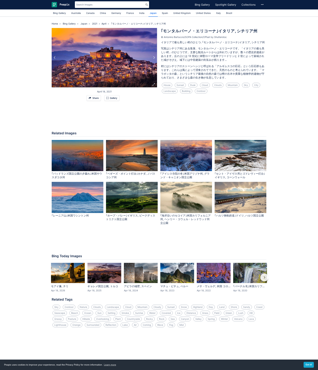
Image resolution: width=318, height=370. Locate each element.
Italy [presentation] (218, 13)
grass (205, 313)
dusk (193, 85)
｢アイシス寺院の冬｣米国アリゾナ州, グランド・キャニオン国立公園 (185, 175)
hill (251, 313)
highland (198, 307)
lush (240, 313)
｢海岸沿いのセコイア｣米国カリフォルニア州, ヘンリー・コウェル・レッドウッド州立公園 (185, 219)
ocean (87, 313)
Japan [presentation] (153, 13)
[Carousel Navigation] (159, 279)
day (211, 307)
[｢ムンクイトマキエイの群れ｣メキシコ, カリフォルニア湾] (154, 58)
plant (118, 318)
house (167, 85)
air (135, 324)
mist (181, 324)
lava (251, 318)
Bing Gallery (202, 4)
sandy (246, 307)
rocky (149, 318)
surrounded (93, 324)
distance (191, 313)
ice (178, 313)
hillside (86, 318)
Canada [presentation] (90, 13)
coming (147, 324)
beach (74, 313)
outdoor (201, 91)
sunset (180, 85)
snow (184, 307)
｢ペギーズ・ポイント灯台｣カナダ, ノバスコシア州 (130, 175)
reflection (111, 324)
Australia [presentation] (76, 13)
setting (111, 313)
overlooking (102, 318)
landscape (170, 91)
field (216, 313)
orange (76, 324)
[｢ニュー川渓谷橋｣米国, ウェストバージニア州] (55, 58)
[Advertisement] (159, 118)
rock (161, 318)
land (222, 307)
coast (259, 307)
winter (224, 318)
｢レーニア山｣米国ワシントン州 (70, 215)
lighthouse (60, 324)
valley (198, 318)
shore (234, 307)
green (229, 313)
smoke (125, 313)
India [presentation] (141, 13)
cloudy (157, 307)
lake (125, 324)
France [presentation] (130, 13)
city (256, 85)
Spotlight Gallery (225, 4)
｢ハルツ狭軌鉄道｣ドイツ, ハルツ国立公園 (239, 215)
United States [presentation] (203, 13)
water (152, 313)
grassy (58, 318)
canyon (185, 318)
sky (246, 85)
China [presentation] (103, 13)
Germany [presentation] (116, 13)
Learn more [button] (110, 364)
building (186, 91)
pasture (72, 318)
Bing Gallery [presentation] (59, 13)
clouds (218, 85)
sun (99, 313)
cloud (205, 85)
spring (211, 318)
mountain (233, 85)
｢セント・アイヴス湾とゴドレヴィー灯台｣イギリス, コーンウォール (240, 175)
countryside (133, 318)
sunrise (139, 313)
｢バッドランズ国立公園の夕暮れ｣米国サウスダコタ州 (77, 175)
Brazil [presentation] (229, 13)
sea (173, 318)
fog (171, 324)
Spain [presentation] (165, 13)
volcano (238, 318)
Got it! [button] (309, 365)
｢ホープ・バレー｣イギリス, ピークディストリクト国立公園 (130, 217)
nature (83, 307)
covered (166, 313)
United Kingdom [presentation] (182, 13)
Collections (248, 4)
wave (160, 324)
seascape (59, 313)
